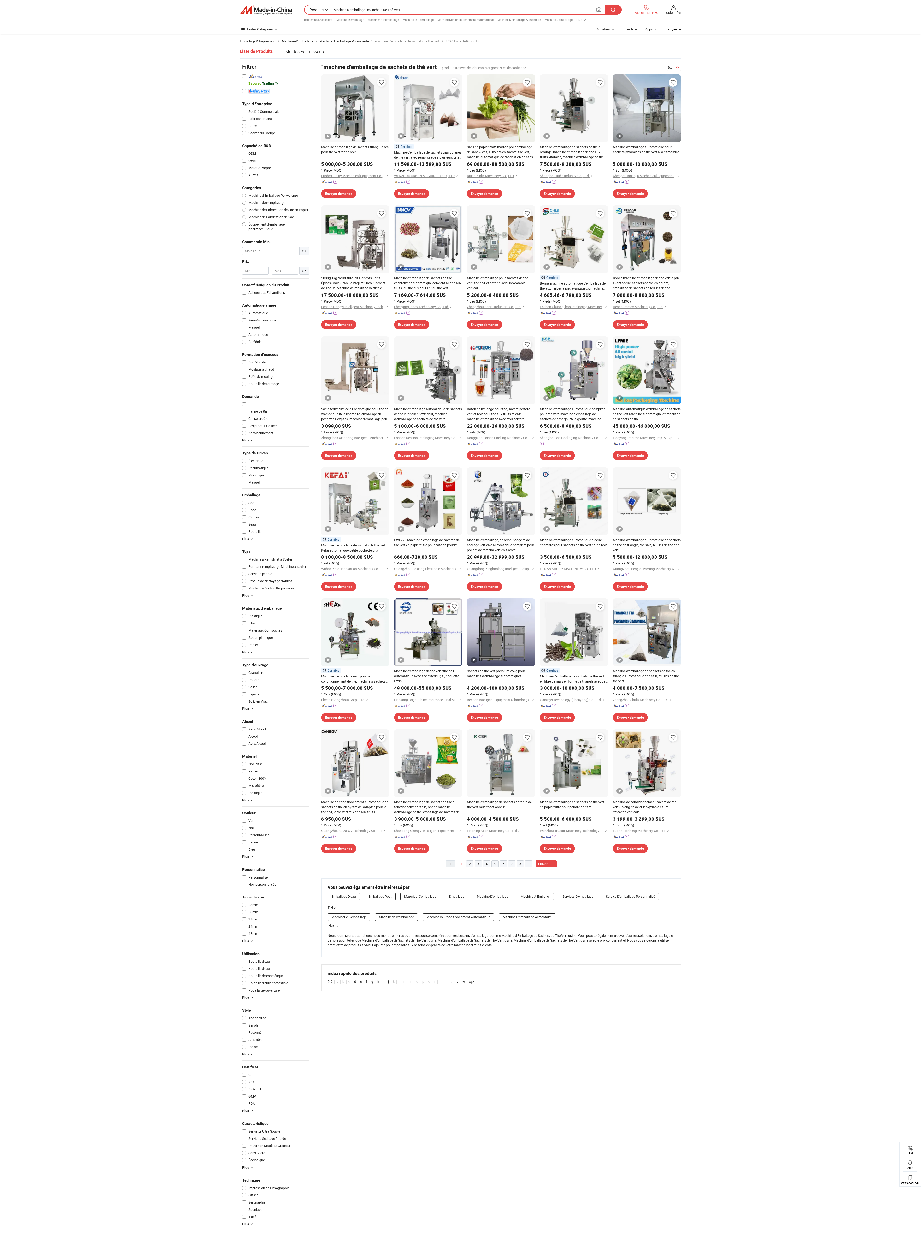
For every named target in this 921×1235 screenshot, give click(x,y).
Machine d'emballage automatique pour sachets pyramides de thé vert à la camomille (646, 149)
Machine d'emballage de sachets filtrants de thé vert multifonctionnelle (499, 804)
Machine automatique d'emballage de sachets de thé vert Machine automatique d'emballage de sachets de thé (647, 414)
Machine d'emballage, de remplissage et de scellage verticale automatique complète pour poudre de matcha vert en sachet (500, 545)
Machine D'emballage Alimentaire (519, 20)
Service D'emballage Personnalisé (630, 896)
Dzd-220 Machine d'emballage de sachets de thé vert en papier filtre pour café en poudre (427, 542)
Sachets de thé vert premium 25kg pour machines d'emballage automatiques (496, 673)
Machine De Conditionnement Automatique (465, 20)
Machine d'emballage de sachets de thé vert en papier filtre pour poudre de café (572, 804)
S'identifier (673, 12)
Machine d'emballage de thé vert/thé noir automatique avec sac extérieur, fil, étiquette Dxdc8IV (426, 676)
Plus (331, 926)
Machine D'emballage (350, 20)
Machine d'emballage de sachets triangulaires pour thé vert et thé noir (355, 149)
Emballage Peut (380, 896)
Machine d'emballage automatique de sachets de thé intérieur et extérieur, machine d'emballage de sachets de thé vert (428, 414)
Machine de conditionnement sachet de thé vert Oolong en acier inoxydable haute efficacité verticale (644, 807)
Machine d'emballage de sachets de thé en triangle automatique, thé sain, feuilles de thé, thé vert (646, 676)
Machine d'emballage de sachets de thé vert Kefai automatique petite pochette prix (353, 547)
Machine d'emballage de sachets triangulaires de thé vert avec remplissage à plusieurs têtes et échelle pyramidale (427, 155)
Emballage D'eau (343, 896)
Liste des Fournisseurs (303, 51)
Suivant (544, 863)
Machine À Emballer (535, 896)
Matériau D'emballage (420, 896)
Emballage (456, 896)
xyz (471, 981)
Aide (630, 29)
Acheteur (603, 29)
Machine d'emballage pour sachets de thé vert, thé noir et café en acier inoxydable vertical (497, 283)
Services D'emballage (577, 896)
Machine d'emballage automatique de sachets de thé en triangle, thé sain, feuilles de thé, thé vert (647, 545)
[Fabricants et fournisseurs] (266, 10)
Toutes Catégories (259, 29)
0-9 (330, 981)
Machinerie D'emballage (383, 20)
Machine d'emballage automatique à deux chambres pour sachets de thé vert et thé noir (573, 542)
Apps (649, 29)
